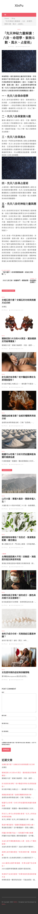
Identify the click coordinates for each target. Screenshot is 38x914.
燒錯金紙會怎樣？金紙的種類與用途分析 (17, 795)
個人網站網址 (5, 731)
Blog (19, 29)
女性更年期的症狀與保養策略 (15, 672)
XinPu (19, 5)
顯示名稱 (4, 715)
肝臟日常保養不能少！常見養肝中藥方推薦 (17, 833)
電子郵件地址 (5, 723)
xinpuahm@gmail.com (23, 46)
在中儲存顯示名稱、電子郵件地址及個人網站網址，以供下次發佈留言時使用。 (19, 743)
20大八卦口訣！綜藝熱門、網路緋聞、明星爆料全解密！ (19, 281)
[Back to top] (33, 909)
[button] (4, 14)
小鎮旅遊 (4, 553)
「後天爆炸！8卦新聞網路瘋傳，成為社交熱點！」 (17, 273)
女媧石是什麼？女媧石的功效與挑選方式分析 (18, 764)
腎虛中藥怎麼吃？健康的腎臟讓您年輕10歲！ (18, 825)
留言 (3, 692)
